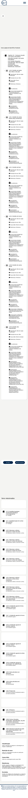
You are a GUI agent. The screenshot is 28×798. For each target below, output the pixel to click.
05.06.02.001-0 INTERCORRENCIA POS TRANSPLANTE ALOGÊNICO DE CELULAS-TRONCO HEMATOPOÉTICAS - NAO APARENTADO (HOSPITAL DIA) (16, 364)
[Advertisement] (14, 32)
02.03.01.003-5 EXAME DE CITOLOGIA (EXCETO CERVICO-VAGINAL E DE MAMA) (15, 93)
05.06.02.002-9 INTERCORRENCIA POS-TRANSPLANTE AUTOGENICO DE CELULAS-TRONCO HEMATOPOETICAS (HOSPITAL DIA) (16, 372)
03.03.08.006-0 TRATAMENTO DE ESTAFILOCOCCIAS (13, 107)
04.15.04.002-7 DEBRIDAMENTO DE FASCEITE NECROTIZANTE (15, 162)
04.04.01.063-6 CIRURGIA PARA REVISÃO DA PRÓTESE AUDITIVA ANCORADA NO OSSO (16, 311)
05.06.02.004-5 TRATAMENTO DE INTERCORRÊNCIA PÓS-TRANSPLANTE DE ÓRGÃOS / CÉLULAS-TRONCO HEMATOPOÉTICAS (16, 389)
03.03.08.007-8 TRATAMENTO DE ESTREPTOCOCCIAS (14, 112)
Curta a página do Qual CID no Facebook (10, 47)
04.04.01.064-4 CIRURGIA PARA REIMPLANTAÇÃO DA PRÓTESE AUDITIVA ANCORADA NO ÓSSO (15, 316)
